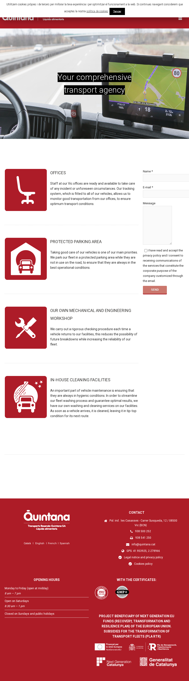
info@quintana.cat (143, 544)
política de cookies (97, 11)
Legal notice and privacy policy (143, 557)
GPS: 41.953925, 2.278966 (143, 551)
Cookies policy (143, 563)
